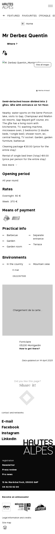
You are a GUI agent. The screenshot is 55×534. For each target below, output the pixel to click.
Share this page (27, 384)
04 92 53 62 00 (10, 487)
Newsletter (8, 465)
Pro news (7, 474)
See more (8, 164)
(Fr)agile (44, 15)
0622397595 (19, 276)
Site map (6, 522)
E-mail (16, 270)
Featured (13, 15)
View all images (42, 65)
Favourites (29, 15)
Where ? (12, 43)
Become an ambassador (15, 497)
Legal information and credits (16, 517)
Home (29, 23)
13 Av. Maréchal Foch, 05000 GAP (20, 482)
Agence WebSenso (5, 528)
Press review (9, 469)
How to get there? (29, 348)
